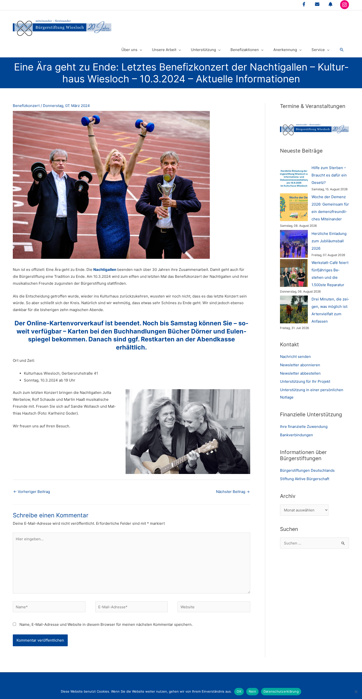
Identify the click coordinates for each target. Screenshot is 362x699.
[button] (341, 49)
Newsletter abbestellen (300, 373)
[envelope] (317, 4)
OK (239, 691)
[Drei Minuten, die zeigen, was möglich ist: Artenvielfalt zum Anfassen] (294, 309)
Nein (252, 691)
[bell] (330, 4)
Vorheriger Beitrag (31, 491)
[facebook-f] (303, 4)
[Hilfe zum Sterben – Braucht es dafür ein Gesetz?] (294, 178)
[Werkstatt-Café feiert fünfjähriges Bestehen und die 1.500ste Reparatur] (294, 273)
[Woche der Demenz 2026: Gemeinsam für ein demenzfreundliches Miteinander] (294, 207)
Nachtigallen (104, 269)
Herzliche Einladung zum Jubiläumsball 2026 (329, 241)
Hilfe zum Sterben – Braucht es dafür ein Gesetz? (329, 175)
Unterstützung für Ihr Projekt (305, 381)
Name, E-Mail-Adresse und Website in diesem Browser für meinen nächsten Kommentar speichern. (106, 624)
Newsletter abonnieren (300, 365)
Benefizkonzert (26, 105)
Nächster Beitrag (233, 491)
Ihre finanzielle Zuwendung (304, 426)
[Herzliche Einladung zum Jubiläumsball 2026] (294, 244)
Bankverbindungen (296, 435)
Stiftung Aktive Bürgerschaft (304, 478)
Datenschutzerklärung (281, 691)
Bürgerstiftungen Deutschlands (307, 470)
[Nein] (355, 691)
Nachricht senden (295, 356)
